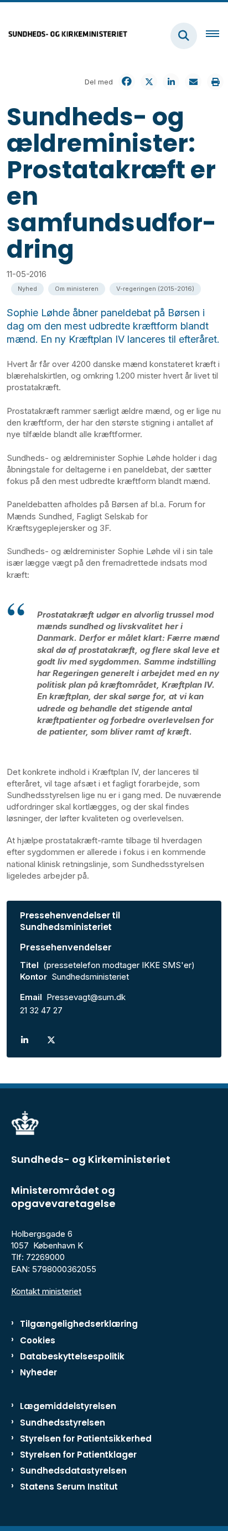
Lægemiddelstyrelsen (68, 1406)
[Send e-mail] (193, 81)
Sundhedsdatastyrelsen (73, 1470)
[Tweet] (149, 81)
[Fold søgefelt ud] (183, 36)
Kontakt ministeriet (46, 1291)
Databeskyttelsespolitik (72, 1356)
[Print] (215, 81)
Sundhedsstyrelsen (62, 1422)
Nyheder (38, 1372)
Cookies (37, 1340)
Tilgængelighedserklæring (79, 1324)
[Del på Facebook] (126, 81)
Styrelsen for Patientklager (78, 1454)
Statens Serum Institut (69, 1486)
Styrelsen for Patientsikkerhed (86, 1438)
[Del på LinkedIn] (171, 81)
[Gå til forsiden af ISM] (64, 35)
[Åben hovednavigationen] (217, 36)
